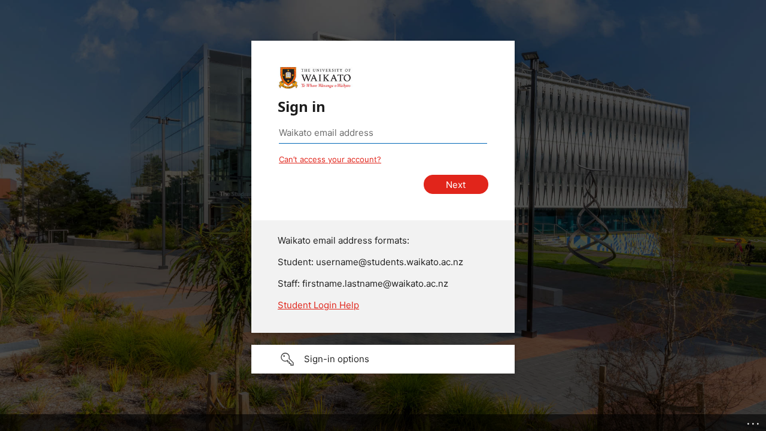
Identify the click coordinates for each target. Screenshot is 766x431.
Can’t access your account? (330, 159)
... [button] (754, 421)
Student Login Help (318, 305)
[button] (383, 359)
